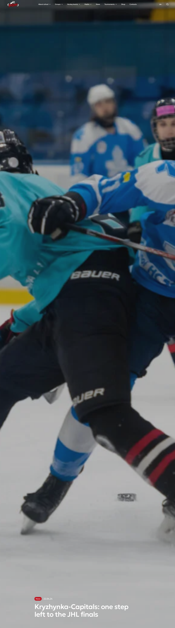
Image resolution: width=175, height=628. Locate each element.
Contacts (133, 4)
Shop (123, 4)
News (98, 4)
